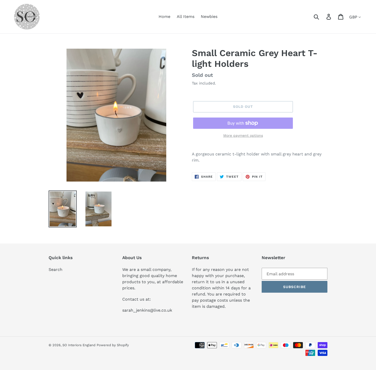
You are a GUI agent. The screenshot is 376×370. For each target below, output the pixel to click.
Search (55, 269)
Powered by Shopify (113, 345)
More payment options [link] (243, 135)
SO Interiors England (78, 345)
